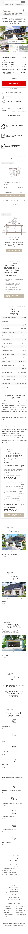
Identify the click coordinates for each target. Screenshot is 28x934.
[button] (14, 250)
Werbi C (4, 601)
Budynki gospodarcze (17, 13)
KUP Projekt (14, 83)
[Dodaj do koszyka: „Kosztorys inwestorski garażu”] (14, 734)
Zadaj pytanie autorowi (19, 111)
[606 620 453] (15, 108)
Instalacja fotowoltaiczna (8, 752)
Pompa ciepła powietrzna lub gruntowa (12, 790)
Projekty (9, 13)
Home (4, 13)
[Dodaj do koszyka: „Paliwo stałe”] (14, 760)
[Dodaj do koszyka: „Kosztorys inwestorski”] (14, 838)
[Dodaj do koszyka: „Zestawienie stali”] (14, 722)
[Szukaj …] (21, 11)
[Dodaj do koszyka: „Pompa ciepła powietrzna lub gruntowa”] (14, 786)
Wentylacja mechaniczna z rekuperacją (12, 777)
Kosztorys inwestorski (7, 842)
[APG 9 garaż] (14, 643)
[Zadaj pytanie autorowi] (12, 111)
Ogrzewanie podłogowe (8, 816)
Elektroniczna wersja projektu (9, 829)
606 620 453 (21, 108)
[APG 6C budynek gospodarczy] (14, 542)
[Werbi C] (14, 589)
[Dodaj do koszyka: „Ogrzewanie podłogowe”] (14, 812)
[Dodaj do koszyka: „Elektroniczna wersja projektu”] (14, 825)
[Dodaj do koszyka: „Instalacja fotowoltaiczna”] (14, 747)
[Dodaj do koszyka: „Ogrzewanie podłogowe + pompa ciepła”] (14, 799)
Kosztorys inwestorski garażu (9, 739)
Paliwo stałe (5, 765)
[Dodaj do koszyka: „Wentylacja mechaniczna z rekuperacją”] (14, 773)
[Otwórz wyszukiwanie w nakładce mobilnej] (14, 2)
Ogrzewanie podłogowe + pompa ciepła (12, 803)
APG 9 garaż (5, 655)
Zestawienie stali (6, 726)
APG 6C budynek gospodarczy (10, 554)
